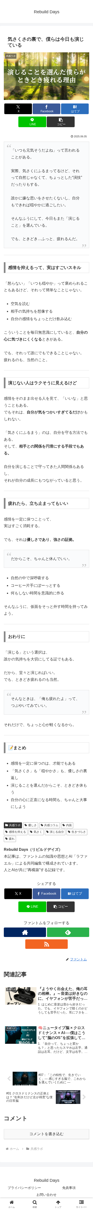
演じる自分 (57, 832)
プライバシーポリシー (24, 1188)
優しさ (32, 825)
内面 (69, 825)
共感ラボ (15, 825)
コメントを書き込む (46, 1134)
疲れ (12, 838)
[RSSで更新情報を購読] (46, 944)
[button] (60, 122)
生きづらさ (79, 832)
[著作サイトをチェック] (25, 932)
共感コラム (51, 825)
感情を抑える (17, 832)
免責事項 (69, 1188)
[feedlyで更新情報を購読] (68, 932)
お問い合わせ (46, 1195)
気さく (38, 832)
